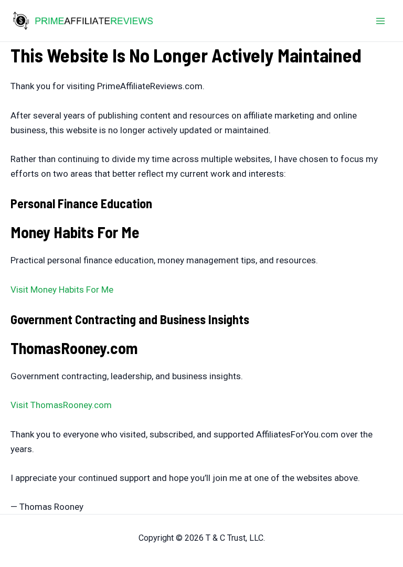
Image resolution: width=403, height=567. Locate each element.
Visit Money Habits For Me (61, 289)
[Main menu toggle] (381, 21)
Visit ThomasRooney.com (61, 405)
